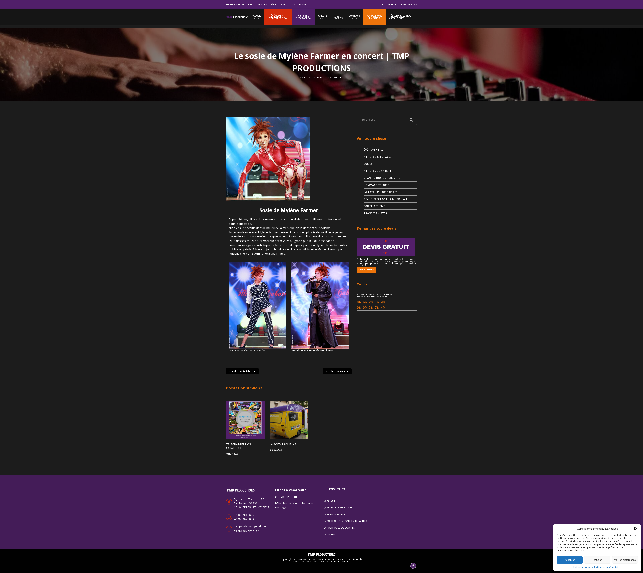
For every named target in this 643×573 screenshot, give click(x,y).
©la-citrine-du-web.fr (336, 562)
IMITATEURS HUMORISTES (380, 192)
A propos (338, 17)
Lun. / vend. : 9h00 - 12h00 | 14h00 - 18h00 (281, 4)
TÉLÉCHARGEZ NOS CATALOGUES (400, 17)
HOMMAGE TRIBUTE (376, 185)
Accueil (303, 77)
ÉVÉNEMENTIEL (373, 149)
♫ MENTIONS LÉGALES (337, 514)
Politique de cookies (583, 567)
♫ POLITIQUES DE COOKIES (339, 527)
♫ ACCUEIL (330, 500)
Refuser (597, 559)
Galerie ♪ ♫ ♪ (322, 17)
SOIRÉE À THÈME (374, 206)
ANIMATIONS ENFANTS (374, 17)
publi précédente (243, 371)
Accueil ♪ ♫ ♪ (256, 17)
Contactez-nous (366, 269)
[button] (636, 528)
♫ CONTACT (331, 534)
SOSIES (368, 163)
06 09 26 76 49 (408, 4)
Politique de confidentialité (607, 567)
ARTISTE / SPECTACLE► (303, 17)
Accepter (570, 559)
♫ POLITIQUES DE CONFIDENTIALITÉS (345, 521)
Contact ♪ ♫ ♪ (354, 17)
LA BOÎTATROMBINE (283, 444)
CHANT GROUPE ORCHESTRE (382, 177)
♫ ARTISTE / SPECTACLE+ (338, 507)
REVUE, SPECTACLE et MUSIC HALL (386, 199)
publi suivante (336, 371)
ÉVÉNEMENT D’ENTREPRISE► (278, 17)
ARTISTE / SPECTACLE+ (378, 156)
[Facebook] (413, 566)
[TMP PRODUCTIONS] (237, 16)
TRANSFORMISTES (375, 213)
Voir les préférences (625, 559)
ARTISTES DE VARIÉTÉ (378, 170)
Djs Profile (317, 77)
